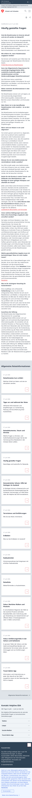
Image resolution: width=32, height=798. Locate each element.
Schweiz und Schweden (11, 11)
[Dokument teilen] (30, 17)
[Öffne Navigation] (29, 11)
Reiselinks (4, 280)
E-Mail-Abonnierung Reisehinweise (12, 65)
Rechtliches (4, 787)
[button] (29, 745)
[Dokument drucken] (26, 17)
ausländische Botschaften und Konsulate (14, 209)
